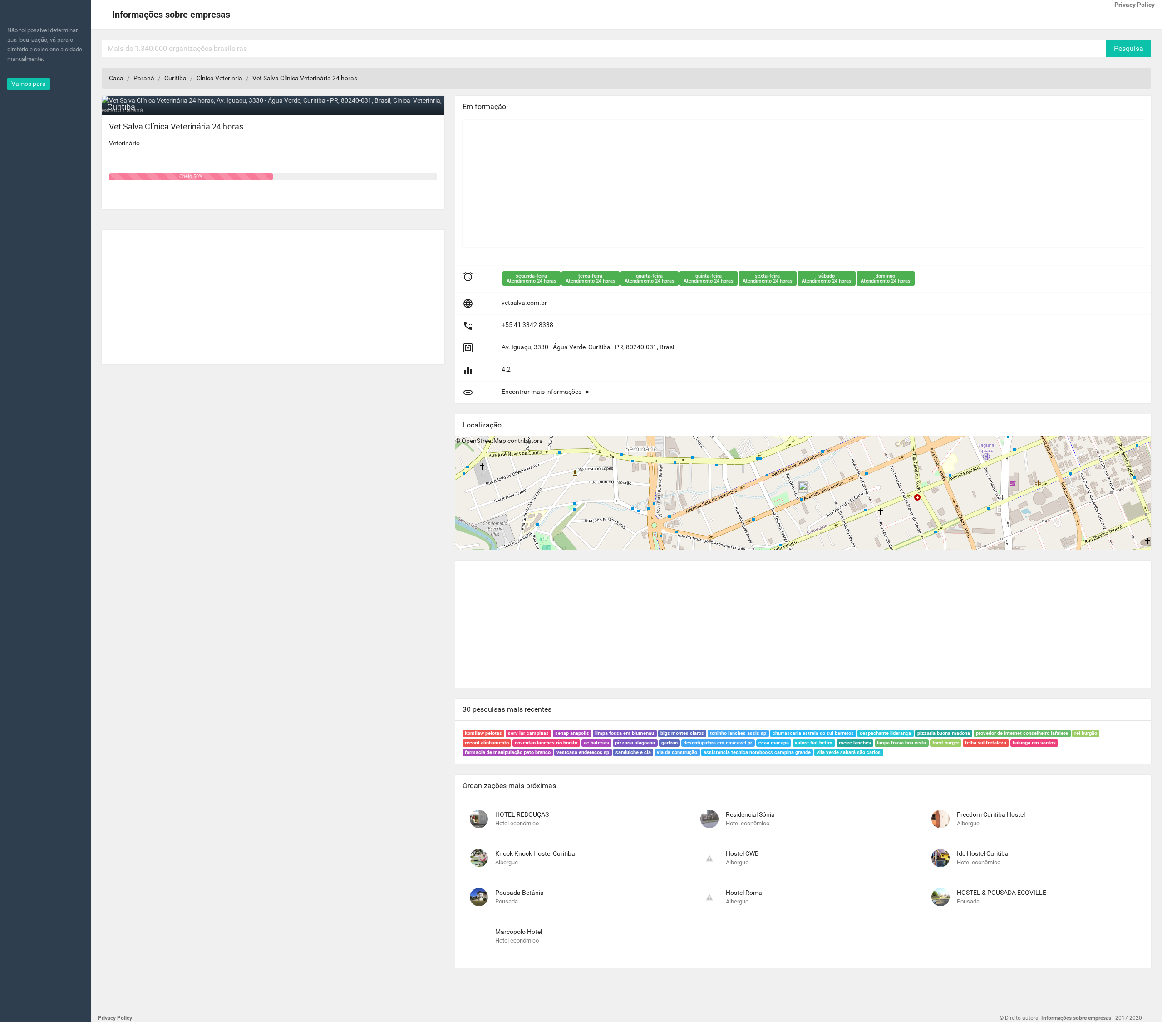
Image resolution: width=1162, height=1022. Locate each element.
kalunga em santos (1034, 743)
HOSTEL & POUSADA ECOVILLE (1001, 892)
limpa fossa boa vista (901, 743)
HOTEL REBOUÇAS (522, 814)
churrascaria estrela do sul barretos (813, 733)
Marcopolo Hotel (518, 931)
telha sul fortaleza (985, 743)
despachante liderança (885, 733)
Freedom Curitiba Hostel (991, 814)
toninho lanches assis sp (738, 733)
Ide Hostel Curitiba (983, 853)
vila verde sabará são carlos (849, 752)
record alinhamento (487, 743)
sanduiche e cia (633, 752)
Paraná (143, 78)
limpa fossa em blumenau (624, 733)
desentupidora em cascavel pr (718, 743)
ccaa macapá (773, 743)
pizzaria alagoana (635, 743)
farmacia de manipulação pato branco (508, 752)
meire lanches (855, 743)
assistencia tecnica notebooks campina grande (757, 752)
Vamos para (28, 83)
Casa (116, 78)
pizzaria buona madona (943, 733)
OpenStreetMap (484, 440)
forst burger (945, 743)
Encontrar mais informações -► (546, 391)
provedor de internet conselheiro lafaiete (1022, 733)
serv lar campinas (528, 733)
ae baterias (596, 743)
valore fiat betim (813, 743)
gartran (669, 743)
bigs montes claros (682, 733)
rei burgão (1085, 733)
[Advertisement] (273, 293)
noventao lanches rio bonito (546, 743)
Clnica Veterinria (219, 78)
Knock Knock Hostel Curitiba (535, 853)
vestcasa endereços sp (582, 752)
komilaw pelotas (483, 733)
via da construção (677, 752)
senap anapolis (572, 733)
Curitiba (175, 78)
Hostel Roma (744, 892)
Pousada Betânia (519, 892)
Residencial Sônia (750, 814)
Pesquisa (1128, 48)
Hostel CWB (742, 853)
